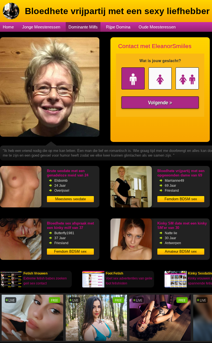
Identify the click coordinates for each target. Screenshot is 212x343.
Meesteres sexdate (70, 199)
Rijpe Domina (118, 27)
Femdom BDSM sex (181, 199)
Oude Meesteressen (157, 27)
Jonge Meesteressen (41, 27)
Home (8, 27)
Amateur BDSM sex (181, 251)
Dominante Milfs (83, 27)
